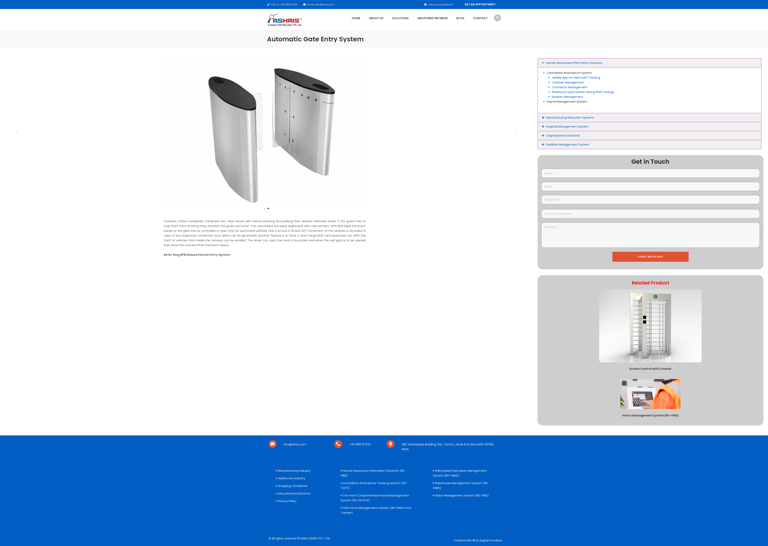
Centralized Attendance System (569, 73)
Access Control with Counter (650, 369)
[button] (17, 132)
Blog (460, 18)
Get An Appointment (480, 4)
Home (356, 18)
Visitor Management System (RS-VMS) (650, 415)
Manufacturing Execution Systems (570, 118)
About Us (376, 18)
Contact (480, 18)
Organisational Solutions (563, 136)
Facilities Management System (567, 145)
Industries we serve (432, 18)
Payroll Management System (567, 102)
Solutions (400, 18)
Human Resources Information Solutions (574, 63)
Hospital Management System (567, 127)
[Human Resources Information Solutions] (284, 20)
